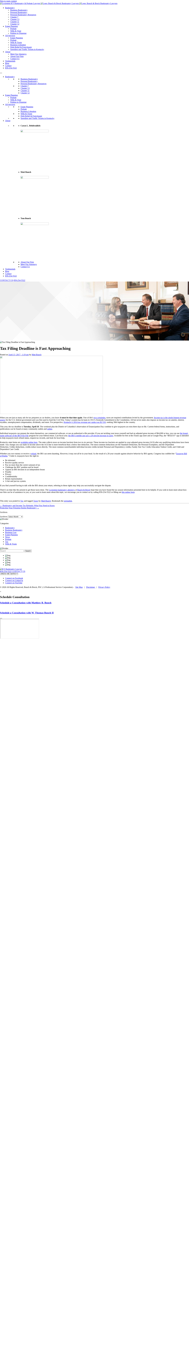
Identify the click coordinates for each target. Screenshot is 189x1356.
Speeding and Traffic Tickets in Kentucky (27, 49)
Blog (7, 63)
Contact (8, 66)
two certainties (99, 418)
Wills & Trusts (16, 42)
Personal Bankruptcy (18, 12)
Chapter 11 (14, 22)
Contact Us (14, 59)
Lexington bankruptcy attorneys (62, 490)
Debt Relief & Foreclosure (21, 47)
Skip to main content (8, 1)
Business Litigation (18, 45)
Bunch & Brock (83, 490)
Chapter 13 (14, 19)
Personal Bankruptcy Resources (23, 15)
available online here (29, 442)
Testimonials (10, 61)
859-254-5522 (11, 68)
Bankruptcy (10, 8)
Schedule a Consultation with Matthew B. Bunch (25, 602)
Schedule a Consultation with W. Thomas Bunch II (27, 612)
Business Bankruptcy (19, 10)
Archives (3, 517)
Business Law (11, 532)
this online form (128, 492)
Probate (13, 29)
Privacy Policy (104, 587)
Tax (21, 501)
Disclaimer (90, 587)
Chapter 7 (14, 17)
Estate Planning (11, 26)
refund (33, 454)
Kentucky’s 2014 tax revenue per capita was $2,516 (85, 422)
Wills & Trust (15, 31)
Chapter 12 (14, 24)
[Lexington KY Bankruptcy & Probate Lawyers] (58, 3)
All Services (10, 35)
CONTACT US (6, 280)
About (7, 52)
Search (28, 551)
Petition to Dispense (18, 33)
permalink (68, 501)
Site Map (79, 587)
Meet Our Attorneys (18, 54)
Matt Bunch (36, 355)
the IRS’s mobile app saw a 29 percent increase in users (90, 436)
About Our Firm (17, 56)
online (49, 429)
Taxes (35, 501)
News (7, 537)
